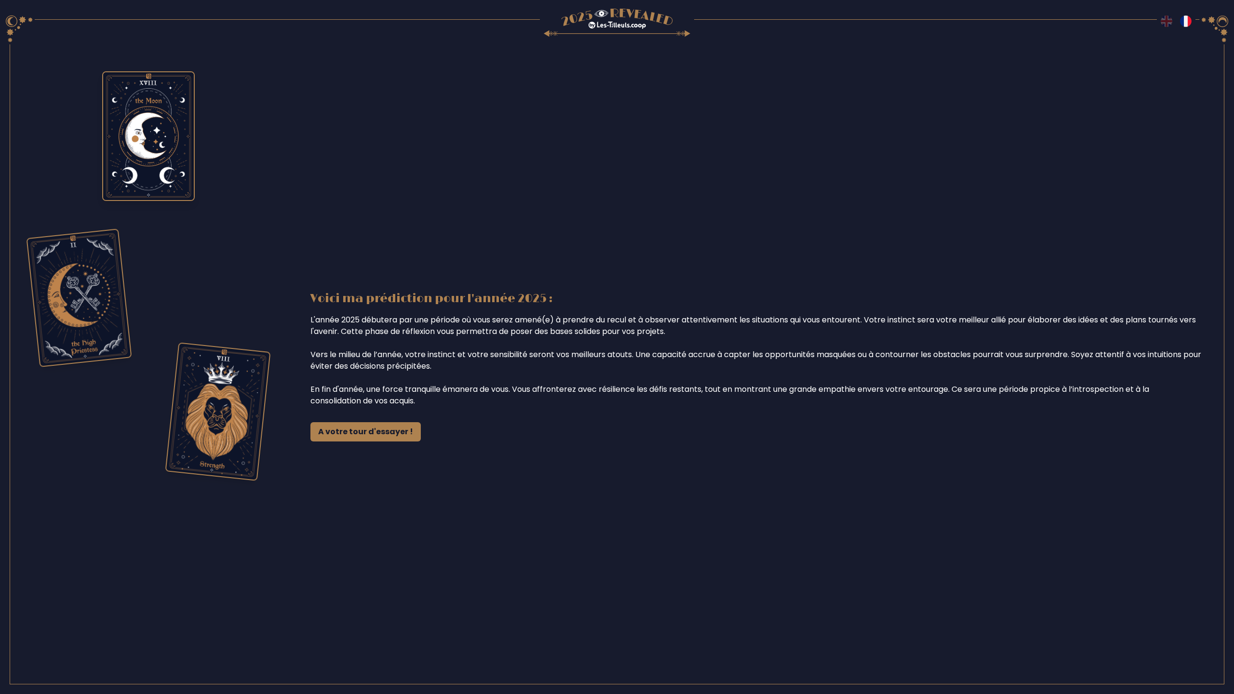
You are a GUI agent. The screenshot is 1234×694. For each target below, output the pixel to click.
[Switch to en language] (1166, 21)
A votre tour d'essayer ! (365, 431)
